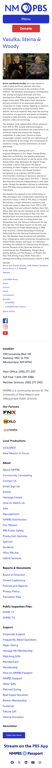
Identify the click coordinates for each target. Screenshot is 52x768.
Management (11, 514)
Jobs (5, 508)
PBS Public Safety (13, 530)
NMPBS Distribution (15, 519)
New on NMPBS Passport (17, 672)
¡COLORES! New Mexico (15, 307)
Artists (5, 291)
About (5, 283)
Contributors (8, 295)
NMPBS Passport (12, 678)
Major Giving (10, 645)
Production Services (15, 536)
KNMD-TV (9, 617)
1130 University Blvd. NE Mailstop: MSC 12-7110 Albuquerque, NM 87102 (17, 358)
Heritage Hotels (12, 497)
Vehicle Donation (13, 717)
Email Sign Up (11, 486)
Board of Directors (14, 574)
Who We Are (11, 552)
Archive (6, 287)
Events (7, 492)
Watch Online (9, 311)
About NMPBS (11, 469)
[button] (26, 28)
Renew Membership (15, 700)
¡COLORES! (9, 302)
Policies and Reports (15, 585)
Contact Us (9, 480)
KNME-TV (8, 612)
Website (6, 272)
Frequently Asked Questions (19, 639)
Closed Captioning (14, 580)
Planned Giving (12, 689)
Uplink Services (12, 558)
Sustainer (8, 706)
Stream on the (26, 746)
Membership (10, 667)
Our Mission (10, 525)
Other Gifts (9, 684)
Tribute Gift (9, 711)
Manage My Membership (17, 650)
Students (8, 547)
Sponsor (8, 541)
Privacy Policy (11, 591)
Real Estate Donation (15, 695)
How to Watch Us (14, 503)
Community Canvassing (17, 475)
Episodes (6, 299)
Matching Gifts (11, 656)
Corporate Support (14, 634)
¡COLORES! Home (10, 279)
